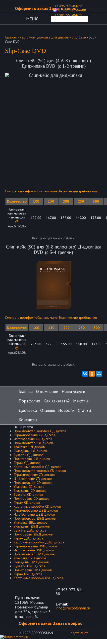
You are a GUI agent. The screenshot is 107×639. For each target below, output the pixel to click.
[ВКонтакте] (85, 374)
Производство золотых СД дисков (40, 431)
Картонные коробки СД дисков (37, 466)
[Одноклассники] (92, 374)
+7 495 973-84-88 (69, 591)
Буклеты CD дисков (28, 494)
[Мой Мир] (99, 374)
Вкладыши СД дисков (30, 451)
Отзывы (47, 410)
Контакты (28, 420)
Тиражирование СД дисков (34, 435)
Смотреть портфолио (21, 191)
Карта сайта (79, 633)
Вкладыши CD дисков (30, 490)
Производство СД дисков (33, 443)
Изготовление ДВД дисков (34, 514)
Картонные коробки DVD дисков (38, 578)
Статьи (84, 410)
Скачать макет (47, 191)
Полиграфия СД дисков (32, 459)
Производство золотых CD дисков (40, 470)
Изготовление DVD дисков (34, 550)
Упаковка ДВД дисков (31, 522)
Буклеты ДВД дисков (30, 530)
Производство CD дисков (33, 482)
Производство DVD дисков (34, 554)
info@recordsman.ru (73, 607)
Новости (66, 410)
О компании (47, 391)
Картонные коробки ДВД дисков (39, 542)
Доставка (28, 410)
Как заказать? (57, 401)
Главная (26, 391)
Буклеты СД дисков (29, 455)
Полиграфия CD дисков (32, 498)
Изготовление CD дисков (33, 478)
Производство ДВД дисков (35, 518)
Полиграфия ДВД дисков (33, 534)
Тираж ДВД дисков (28, 538)
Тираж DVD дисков (28, 574)
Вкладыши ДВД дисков (32, 526)
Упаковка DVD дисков (30, 558)
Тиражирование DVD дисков (35, 546)
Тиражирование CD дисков (34, 474)
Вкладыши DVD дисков (31, 562)
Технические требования (77, 191)
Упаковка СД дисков (29, 447)
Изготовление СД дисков (33, 439)
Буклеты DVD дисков (29, 566)
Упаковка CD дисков (29, 486)
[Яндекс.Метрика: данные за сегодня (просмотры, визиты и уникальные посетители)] (14, 637)
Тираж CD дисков (27, 502)
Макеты (80, 401)
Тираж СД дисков (27, 463)
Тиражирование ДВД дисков (36, 510)
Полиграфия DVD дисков (33, 570)
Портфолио (29, 401)
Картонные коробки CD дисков (37, 506)
